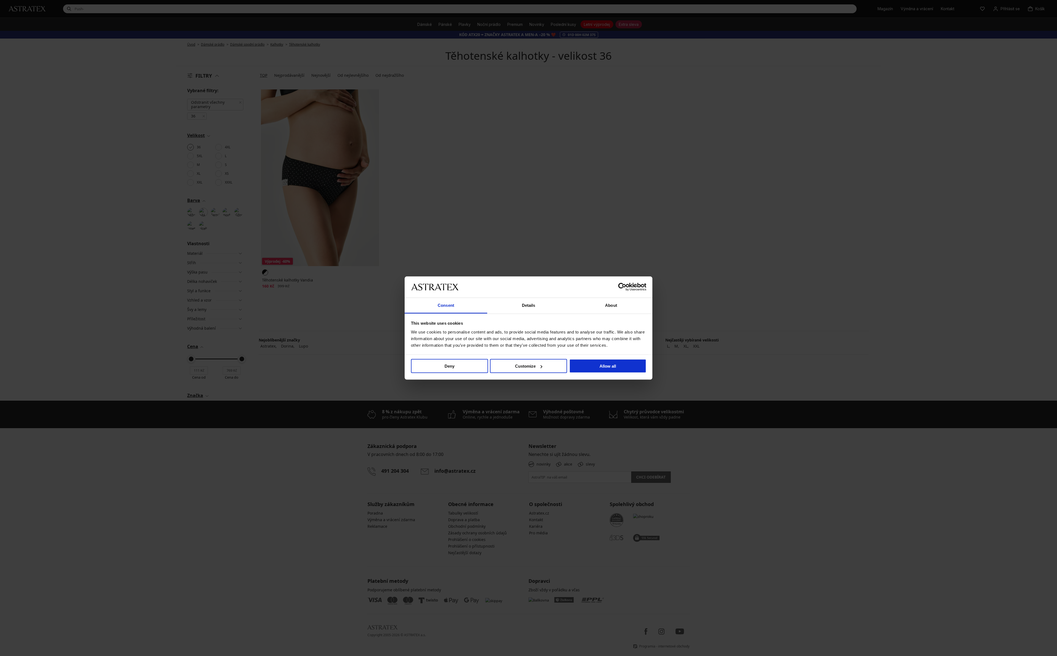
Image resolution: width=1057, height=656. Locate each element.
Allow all (608, 366)
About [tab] (611, 305)
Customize (525, 366)
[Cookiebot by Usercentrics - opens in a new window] (622, 287)
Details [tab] (528, 305)
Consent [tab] (446, 305)
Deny (449, 366)
